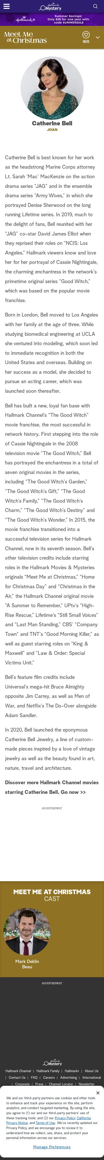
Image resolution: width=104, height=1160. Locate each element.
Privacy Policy (65, 1118)
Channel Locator (61, 1084)
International (92, 1077)
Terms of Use (45, 1123)
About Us (91, 1071)
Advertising (68, 1077)
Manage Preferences (52, 1147)
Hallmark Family (48, 1071)
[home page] (50, 6)
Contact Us (17, 1077)
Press (39, 1084)
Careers (49, 1077)
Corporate (22, 1084)
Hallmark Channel (18, 1071)
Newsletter (87, 1084)
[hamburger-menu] (7, 6)
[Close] (97, 1093)
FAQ (34, 1077)
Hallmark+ (72, 1071)
